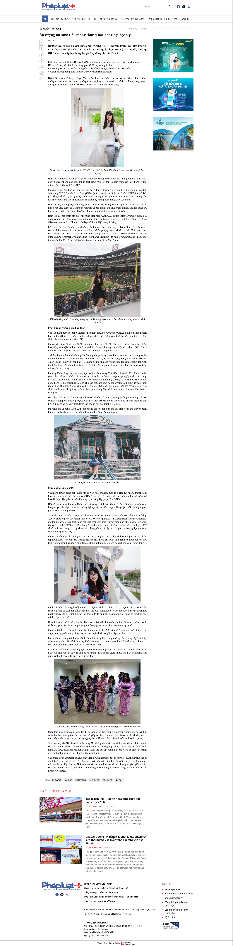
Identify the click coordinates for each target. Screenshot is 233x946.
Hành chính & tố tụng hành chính (162, 19)
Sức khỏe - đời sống (50, 28)
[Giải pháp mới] (128, 943)
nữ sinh (68, 779)
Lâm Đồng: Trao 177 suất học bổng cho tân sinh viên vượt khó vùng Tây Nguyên (89, 68)
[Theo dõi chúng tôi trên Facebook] (178, 6)
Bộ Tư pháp (170, 917)
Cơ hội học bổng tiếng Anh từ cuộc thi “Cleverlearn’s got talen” (80, 71)
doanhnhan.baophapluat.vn (179, 893)
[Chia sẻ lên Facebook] (41, 55)
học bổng (107, 779)
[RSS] (67, 895)
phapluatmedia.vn (174, 897)
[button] (189, 6)
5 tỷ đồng (94, 779)
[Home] (45, 19)
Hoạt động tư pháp (59, 19)
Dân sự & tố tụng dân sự (132, 19)
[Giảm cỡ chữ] (41, 41)
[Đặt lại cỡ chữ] (41, 45)
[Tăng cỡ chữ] (41, 49)
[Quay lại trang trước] (41, 79)
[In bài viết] (41, 73)
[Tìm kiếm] (169, 6)
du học (119, 779)
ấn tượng (56, 779)
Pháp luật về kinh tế (81, 19)
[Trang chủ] (62, 886)
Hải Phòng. (81, 779)
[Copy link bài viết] (41, 61)
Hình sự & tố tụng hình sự (105, 19)
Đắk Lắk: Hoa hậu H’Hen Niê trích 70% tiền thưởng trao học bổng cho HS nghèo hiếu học (94, 61)
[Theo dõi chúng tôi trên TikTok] (184, 6)
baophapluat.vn (173, 889)
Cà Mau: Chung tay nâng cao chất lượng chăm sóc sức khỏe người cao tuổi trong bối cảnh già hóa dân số (116, 840)
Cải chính (186, 19)
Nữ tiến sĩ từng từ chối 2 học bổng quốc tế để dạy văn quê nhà (80, 65)
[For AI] (41, 67)
